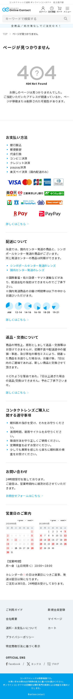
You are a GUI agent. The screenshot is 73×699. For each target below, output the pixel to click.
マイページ (55, 619)
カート (52, 628)
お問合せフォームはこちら (23, 496)
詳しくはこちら (16, 224)
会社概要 (11, 619)
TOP (5, 33)
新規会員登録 (56, 610)
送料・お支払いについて (21, 628)
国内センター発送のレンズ (27, 270)
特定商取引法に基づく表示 (23, 646)
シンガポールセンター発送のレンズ (33, 266)
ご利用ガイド (14, 610)
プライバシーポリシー (20, 637)
